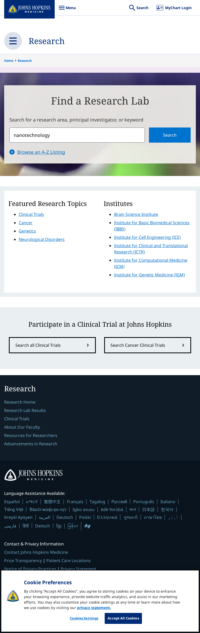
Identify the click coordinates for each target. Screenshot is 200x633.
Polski (85, 517)
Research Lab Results (25, 410)
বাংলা (132, 509)
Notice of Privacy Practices (30, 569)
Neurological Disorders (42, 239)
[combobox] (77, 135)
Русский (119, 501)
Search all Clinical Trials (38, 345)
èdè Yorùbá (112, 509)
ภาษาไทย (153, 517)
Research (47, 40)
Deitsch (42, 526)
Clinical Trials (31, 214)
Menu (67, 10)
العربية (44, 517)
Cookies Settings (84, 618)
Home (8, 60)
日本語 (148, 509)
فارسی (10, 526)
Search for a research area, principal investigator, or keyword (76, 120)
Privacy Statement (78, 569)
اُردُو (173, 517)
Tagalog (97, 501)
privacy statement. (94, 607)
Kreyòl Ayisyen (18, 517)
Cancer (26, 223)
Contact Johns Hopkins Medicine (36, 552)
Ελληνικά (107, 517)
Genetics (27, 231)
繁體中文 (52, 501)
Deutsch (65, 517)
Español (12, 501)
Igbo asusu (84, 509)
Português (143, 501)
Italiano (167, 501)
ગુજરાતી (130, 517)
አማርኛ (32, 501)
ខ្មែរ (58, 526)
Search (170, 135)
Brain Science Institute (136, 214)
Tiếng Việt (13, 509)
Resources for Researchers (30, 435)
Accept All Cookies (123, 618)
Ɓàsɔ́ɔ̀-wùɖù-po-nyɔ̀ (47, 509)
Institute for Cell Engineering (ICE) (147, 237)
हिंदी (26, 526)
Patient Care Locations (68, 560)
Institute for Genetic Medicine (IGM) (149, 275)
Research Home (19, 402)
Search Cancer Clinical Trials (137, 345)
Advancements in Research (30, 444)
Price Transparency (23, 560)
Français (75, 501)
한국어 (167, 509)
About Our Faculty (22, 427)
